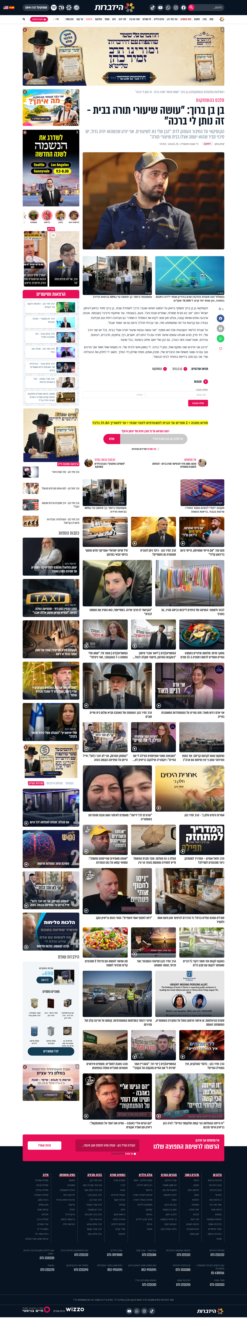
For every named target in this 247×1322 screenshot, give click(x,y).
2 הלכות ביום (216, 1199)
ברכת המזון (43, 1199)
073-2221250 (183, 1284)
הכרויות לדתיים (118, 1224)
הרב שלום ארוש (94, 1224)
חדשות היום (193, 1190)
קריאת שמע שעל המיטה (36, 1238)
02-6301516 (217, 1273)
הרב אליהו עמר (95, 1233)
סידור (46, 1175)
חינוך (122, 1209)
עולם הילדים (159, 19)
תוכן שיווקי (194, 1233)
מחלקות (98, 19)
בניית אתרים (59, 1311)
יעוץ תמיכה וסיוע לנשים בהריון (142, 1265)
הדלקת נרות (69, 1194)
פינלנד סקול (119, 1199)
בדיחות (149, 1190)
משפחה (195, 1204)
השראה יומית (170, 1224)
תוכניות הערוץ (169, 1175)
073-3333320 (47, 1258)
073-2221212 (183, 1254)
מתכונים (71, 1185)
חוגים (149, 1229)
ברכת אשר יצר (41, 1233)
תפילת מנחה (42, 1185)
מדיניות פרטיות (215, 1180)
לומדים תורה (119, 1180)
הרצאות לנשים (68, 1219)
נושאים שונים (117, 1175)
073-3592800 (114, 1254)
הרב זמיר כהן (172, 19)
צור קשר (79, 19)
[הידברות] (114, 8)
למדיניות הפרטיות (139, 449)
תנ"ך (122, 1185)
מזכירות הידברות (216, 1250)
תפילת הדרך (42, 1219)
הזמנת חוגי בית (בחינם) (77, 1265)
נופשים (218, 1214)
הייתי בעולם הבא (169, 1229)
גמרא (122, 1190)
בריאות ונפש (119, 1214)
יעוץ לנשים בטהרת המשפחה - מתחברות (209, 1267)
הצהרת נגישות (215, 1233)
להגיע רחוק (171, 1214)
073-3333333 (217, 1284)
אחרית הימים (119, 1219)
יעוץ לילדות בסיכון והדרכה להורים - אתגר (39, 1252)
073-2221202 (149, 1284)
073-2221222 (217, 1254)
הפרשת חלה (69, 1224)
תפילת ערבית (42, 1190)
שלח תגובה (198, 403)
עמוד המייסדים (215, 1229)
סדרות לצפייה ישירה (142, 1199)
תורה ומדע (194, 1209)
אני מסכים (144, 449)
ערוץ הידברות (215, 1185)
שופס (107, 19)
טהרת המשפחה (67, 1190)
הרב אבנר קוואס (94, 1229)
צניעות (72, 1204)
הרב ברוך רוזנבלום (93, 1214)
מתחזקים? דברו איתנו (36, 7)
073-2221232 (81, 1254)
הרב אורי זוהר (95, 1219)
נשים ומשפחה (67, 1175)
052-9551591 (148, 1269)
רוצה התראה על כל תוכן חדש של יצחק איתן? (145, 431)
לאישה (72, 1180)
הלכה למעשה (170, 1194)
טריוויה (149, 1214)
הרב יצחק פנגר (94, 1194)
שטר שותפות (185, 19)
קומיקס (149, 1209)
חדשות (197, 19)
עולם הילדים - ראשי (143, 1180)
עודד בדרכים (171, 1180)
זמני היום (122, 19)
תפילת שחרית (41, 1180)
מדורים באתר (192, 1175)
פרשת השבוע (192, 1224)
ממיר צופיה (219, 1280)
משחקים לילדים (145, 1204)
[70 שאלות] (61, 7)
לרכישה (45, 980)
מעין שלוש (43, 1204)
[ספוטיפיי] (53, 7)
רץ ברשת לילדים (144, 1185)
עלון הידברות (216, 1190)
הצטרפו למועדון (37, 19)
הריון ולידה (70, 1214)
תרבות (196, 1214)
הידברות (217, 1175)
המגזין (196, 1185)
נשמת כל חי (42, 1229)
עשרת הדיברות (118, 1194)
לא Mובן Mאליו (170, 1185)
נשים (196, 1194)
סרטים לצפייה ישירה (142, 1194)
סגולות (122, 1204)
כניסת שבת (216, 1209)
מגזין (205, 19)
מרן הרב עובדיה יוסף (92, 1185)
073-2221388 (149, 1254)
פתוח (174, 1199)
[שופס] (69, 7)
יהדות (196, 1180)
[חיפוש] (191, 7)
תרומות (89, 19)
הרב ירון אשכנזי (95, 1209)
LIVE (57, 19)
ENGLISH (69, 19)
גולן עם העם (170, 1204)
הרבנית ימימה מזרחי (65, 1199)
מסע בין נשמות (170, 1209)
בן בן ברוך (177, 369)
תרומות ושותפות (214, 1219)
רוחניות (195, 1199)
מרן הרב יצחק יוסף (93, 1190)
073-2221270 (47, 1269)
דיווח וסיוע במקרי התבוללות (109, 1265)
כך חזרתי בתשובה (168, 1219)
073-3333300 (183, 1269)
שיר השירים (42, 1224)
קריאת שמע (42, 1209)
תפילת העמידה (41, 1194)
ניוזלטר (218, 1194)
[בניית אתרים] (75, 1311)
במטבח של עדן (169, 1190)
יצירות (149, 1224)
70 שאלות (146, 19)
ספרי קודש (120, 1229)
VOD (211, 19)
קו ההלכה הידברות (181, 1265)
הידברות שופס (215, 1224)
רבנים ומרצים (95, 1175)
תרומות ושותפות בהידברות (178, 1250)
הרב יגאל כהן (96, 1199)
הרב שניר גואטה (94, 1204)
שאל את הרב (134, 19)
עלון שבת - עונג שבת (146, 1250)
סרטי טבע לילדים (144, 1219)
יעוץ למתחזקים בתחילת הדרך (74, 1250)
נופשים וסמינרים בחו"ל (145, 1280)
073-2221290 (81, 1269)
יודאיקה (121, 1233)
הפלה (72, 1209)
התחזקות (157, 369)
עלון (114, 19)
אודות (219, 1238)
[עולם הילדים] (76, 7)
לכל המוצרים (51, 1051)
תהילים (45, 1214)
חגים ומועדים (193, 1229)
